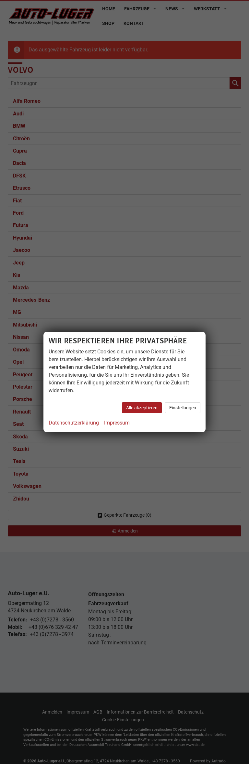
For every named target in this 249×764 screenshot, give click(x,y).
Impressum (117, 423)
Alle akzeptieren (142, 407)
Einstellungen (182, 407)
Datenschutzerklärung (74, 423)
